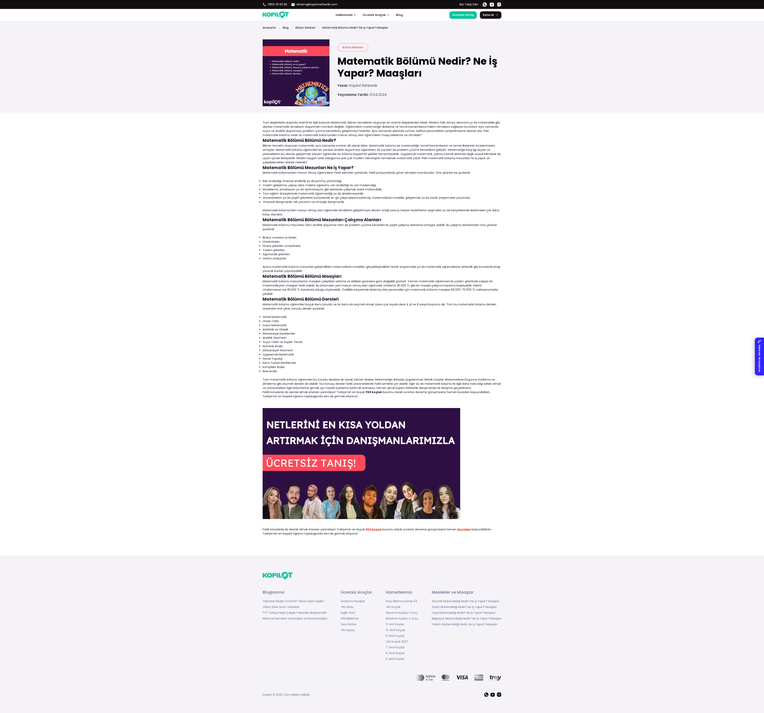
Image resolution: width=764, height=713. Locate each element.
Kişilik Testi (348, 613)
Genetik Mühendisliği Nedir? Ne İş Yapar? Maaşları (465, 601)
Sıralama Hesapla (353, 601)
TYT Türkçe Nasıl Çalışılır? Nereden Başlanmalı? (295, 613)
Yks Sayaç (348, 630)
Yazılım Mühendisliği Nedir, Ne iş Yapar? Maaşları (464, 624)
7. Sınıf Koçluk (395, 647)
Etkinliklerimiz (350, 618)
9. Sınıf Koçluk (395, 636)
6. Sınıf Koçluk (395, 653)
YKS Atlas (347, 607)
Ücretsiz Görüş (463, 15)
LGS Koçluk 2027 (397, 642)
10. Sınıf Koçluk (395, 630)
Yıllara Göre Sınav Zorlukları (281, 607)
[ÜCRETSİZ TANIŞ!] (382, 463)
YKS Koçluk (393, 607)
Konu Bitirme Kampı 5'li (401, 601)
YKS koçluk (374, 392)
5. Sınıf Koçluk (395, 659)
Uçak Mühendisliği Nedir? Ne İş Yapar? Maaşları (463, 613)
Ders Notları (349, 624)
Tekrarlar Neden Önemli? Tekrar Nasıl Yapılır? (293, 601)
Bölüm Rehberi (305, 28)
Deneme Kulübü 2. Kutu (402, 618)
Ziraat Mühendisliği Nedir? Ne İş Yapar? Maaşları (464, 607)
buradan (464, 529)
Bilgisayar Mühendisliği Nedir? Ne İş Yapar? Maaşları (466, 618)
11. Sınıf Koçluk (395, 624)
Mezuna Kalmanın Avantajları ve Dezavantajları (295, 618)
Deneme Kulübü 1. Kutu (401, 613)
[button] (759, 356)
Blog (399, 15)
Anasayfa (269, 28)
